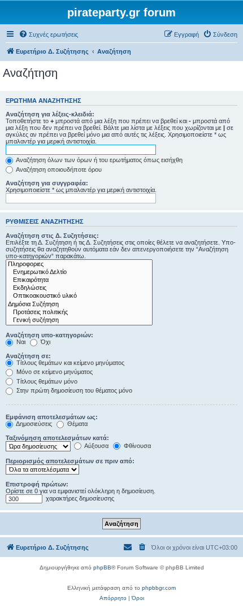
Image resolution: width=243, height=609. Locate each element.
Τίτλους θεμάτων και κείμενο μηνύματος (69, 362)
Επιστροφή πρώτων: (37, 484)
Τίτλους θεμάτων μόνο (46, 381)
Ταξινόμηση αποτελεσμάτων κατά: (57, 437)
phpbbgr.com (159, 588)
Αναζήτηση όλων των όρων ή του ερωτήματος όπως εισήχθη (99, 159)
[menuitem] (48, 34)
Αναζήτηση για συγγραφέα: (47, 183)
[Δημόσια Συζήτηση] (79, 304)
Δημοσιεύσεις (33, 423)
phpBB (102, 567)
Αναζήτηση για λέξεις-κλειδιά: (50, 114)
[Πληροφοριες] (79, 264)
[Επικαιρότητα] (79, 280)
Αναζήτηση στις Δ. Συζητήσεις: (52, 235)
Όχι (44, 341)
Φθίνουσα (136, 445)
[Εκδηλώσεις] (79, 288)
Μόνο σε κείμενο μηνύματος (54, 371)
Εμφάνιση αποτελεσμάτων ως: (52, 417)
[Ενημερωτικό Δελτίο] (79, 272)
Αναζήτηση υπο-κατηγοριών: (49, 335)
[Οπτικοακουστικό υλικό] (79, 296)
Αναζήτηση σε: (28, 356)
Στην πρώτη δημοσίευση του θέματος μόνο (73, 390)
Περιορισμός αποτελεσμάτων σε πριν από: (70, 461)
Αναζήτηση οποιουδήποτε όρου (58, 169)
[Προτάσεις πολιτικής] (79, 312)
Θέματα (77, 423)
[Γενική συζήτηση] (79, 320)
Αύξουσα (96, 445)
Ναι (20, 341)
